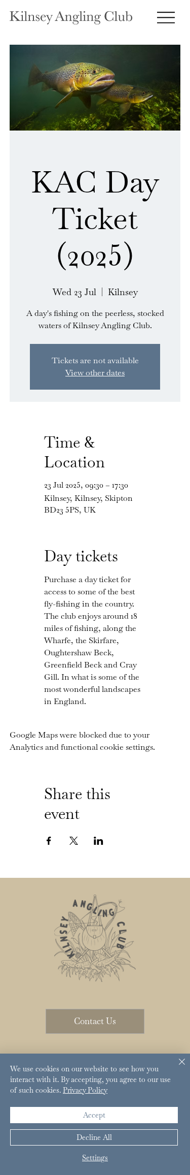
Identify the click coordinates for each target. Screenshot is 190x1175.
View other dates (95, 372)
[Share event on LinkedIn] (98, 841)
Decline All (94, 1137)
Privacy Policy (85, 1090)
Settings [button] (95, 1157)
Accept (94, 1115)
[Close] (176, 1068)
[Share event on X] (74, 841)
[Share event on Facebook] (49, 841)
